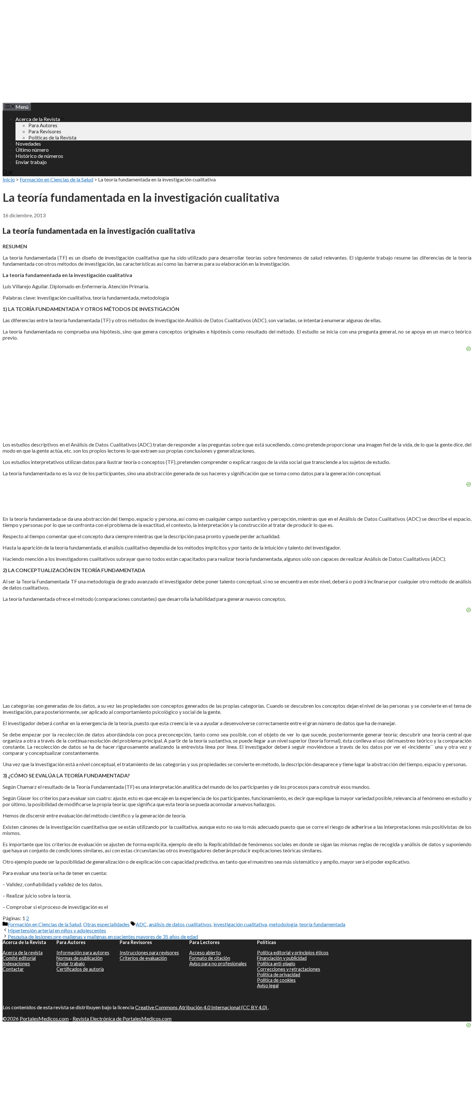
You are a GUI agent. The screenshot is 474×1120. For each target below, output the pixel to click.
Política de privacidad (278, 974)
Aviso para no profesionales (218, 963)
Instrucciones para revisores (149, 952)
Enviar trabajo (31, 162)
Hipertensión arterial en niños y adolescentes (57, 930)
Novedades (28, 143)
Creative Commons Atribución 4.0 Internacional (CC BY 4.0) (201, 1007)
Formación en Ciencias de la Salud (56, 179)
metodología (283, 924)
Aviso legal (268, 985)
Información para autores (82, 952)
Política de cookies (276, 980)
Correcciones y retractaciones (288, 969)
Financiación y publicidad (282, 958)
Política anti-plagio (276, 963)
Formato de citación (209, 958)
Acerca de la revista (23, 952)
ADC (141, 924)
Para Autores (42, 125)
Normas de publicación (79, 958)
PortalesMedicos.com (44, 1018)
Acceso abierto (205, 952)
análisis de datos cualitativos (180, 924)
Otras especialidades (106, 924)
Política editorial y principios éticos (293, 952)
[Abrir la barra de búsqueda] (8, 173)
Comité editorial (19, 958)
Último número (32, 150)
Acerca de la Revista (37, 119)
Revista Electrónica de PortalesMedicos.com (122, 1018)
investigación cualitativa (240, 924)
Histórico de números (39, 156)
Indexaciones (16, 963)
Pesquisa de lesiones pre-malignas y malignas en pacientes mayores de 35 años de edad (103, 936)
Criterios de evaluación (143, 958)
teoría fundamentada (322, 924)
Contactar (13, 969)
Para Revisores (44, 131)
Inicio (9, 179)
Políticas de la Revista (52, 137)
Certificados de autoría (80, 969)
